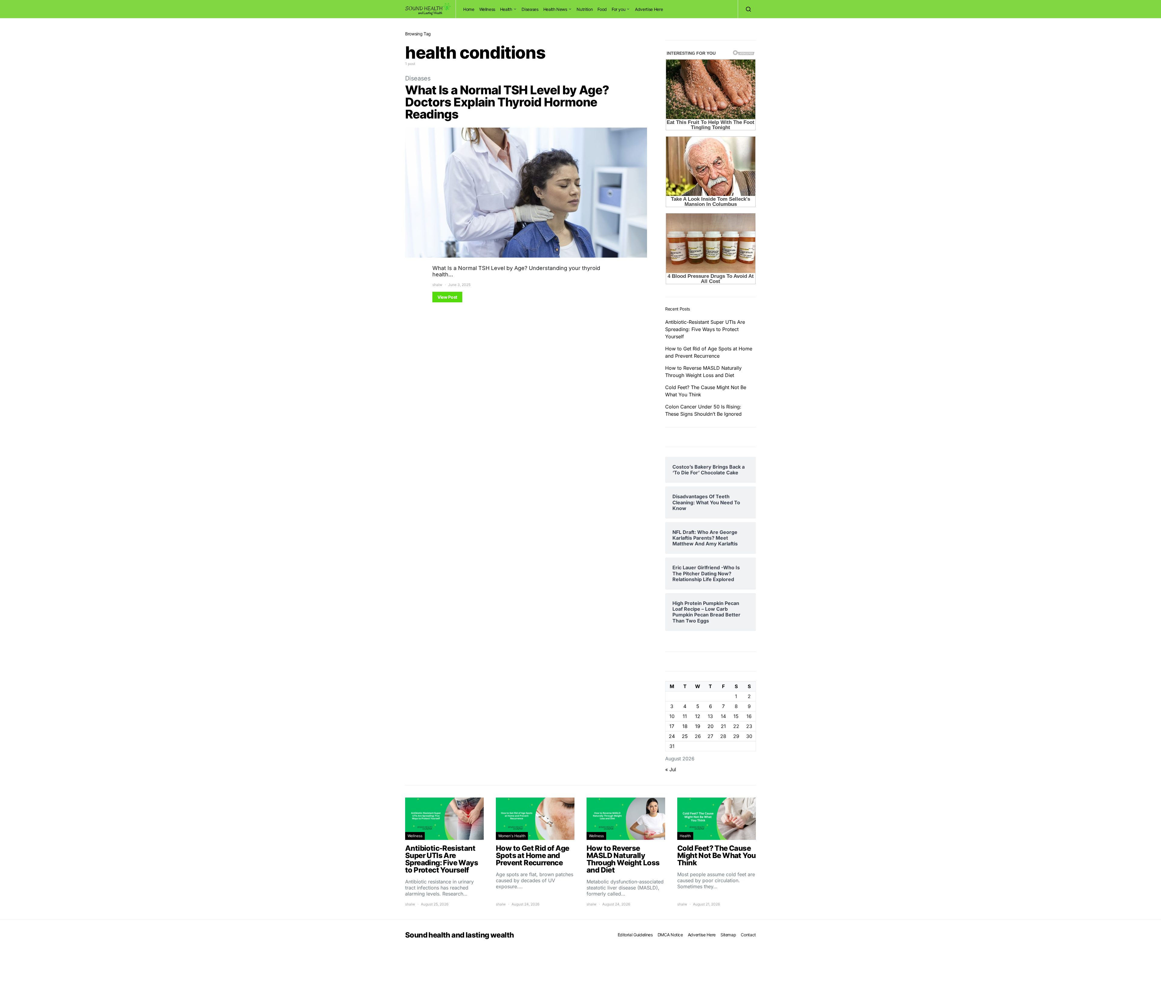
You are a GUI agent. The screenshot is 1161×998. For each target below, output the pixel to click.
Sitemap (728, 934)
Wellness (487, 9)
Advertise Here (649, 9)
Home (468, 9)
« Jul (670, 769)
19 (697, 726)
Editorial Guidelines (635, 934)
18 (685, 726)
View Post (447, 297)
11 (685, 716)
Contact (748, 934)
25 (685, 736)
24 (672, 736)
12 (697, 716)
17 (671, 726)
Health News (555, 9)
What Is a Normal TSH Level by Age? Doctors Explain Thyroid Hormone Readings (507, 102)
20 (710, 726)
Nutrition (585, 9)
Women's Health (511, 836)
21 (723, 726)
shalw (437, 284)
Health (506, 9)
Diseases (530, 9)
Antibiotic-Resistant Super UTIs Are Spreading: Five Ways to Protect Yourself (705, 329)
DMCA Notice (670, 934)
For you (619, 9)
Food (602, 9)
